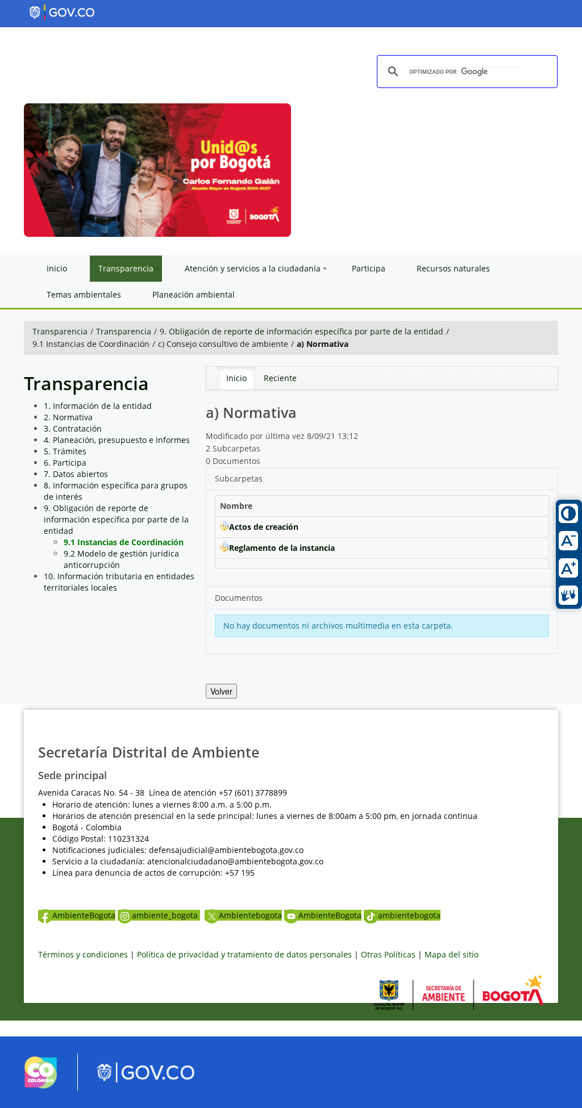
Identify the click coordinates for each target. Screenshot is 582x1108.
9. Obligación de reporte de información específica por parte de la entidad (301, 331)
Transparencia (60, 331)
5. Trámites (65, 451)
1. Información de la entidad (98, 405)
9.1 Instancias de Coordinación (90, 343)
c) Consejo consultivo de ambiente (223, 343)
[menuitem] (236, 378)
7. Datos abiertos (76, 474)
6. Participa (65, 462)
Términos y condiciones (83, 954)
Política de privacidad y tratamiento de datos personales (244, 954)
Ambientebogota (250, 915)
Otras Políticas (388, 954)
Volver (221, 691)
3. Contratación (73, 428)
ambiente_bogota (166, 915)
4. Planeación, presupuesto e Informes (117, 439)
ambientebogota (409, 915)
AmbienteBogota (83, 915)
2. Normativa (68, 417)
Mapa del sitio (452, 954)
